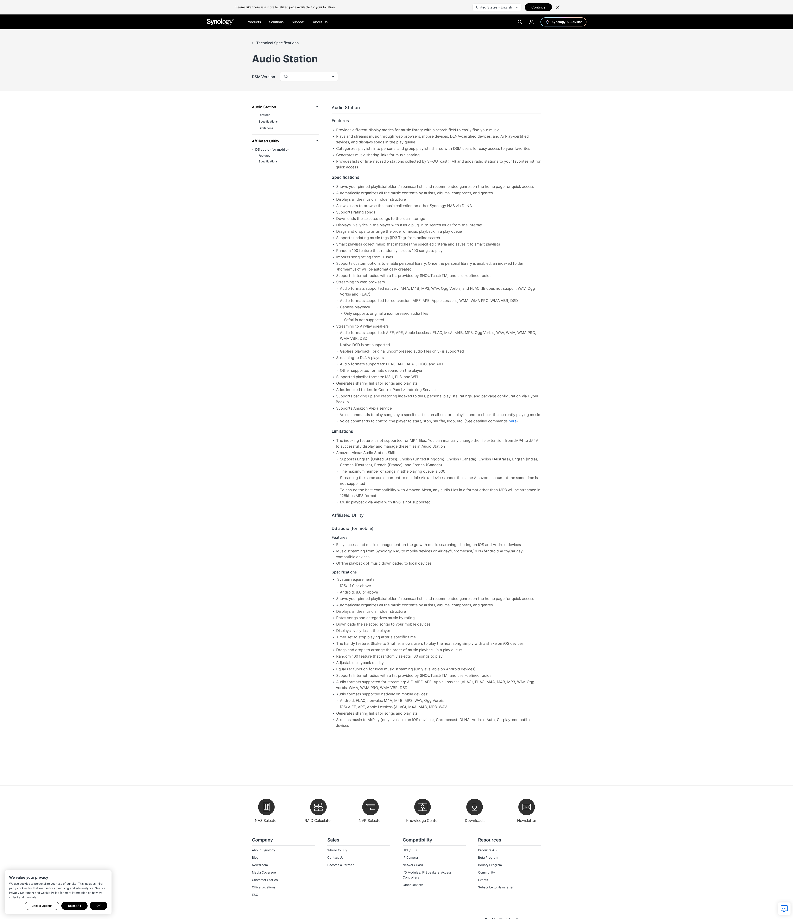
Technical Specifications (277, 43)
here (512, 421)
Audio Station (264, 107)
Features (264, 115)
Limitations (266, 128)
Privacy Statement (21, 892)
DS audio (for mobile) (272, 149)
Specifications (268, 121)
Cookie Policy (50, 892)
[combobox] (496, 7)
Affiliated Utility (265, 141)
